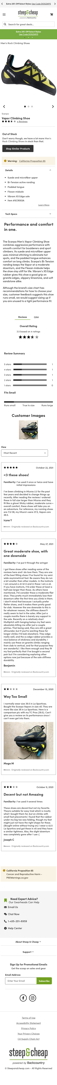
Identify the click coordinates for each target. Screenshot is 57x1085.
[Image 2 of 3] (28, 106)
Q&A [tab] (36, 317)
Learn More (43, 204)
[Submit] (5, 24)
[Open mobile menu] (4, 14)
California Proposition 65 (32, 160)
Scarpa (5, 113)
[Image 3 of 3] (32, 106)
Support (27, 951)
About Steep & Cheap (27, 941)
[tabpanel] (28, 593)
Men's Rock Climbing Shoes (15, 43)
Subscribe (44, 980)
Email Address (12, 974)
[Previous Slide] (2, 3)
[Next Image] (52, 106)
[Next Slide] (55, 3)
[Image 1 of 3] (25, 106)
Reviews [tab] (22, 316)
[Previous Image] (4, 106)
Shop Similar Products (18, 148)
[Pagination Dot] (24, 37)
